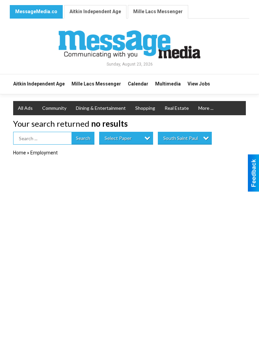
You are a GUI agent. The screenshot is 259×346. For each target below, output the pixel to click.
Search (83, 138)
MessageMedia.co (36, 11)
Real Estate (177, 108)
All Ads (25, 108)
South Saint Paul (180, 138)
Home (19, 152)
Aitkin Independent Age (95, 11)
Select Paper (118, 138)
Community (54, 108)
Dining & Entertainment (101, 108)
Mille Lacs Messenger (158, 11)
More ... (205, 108)
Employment (44, 152)
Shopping (145, 108)
